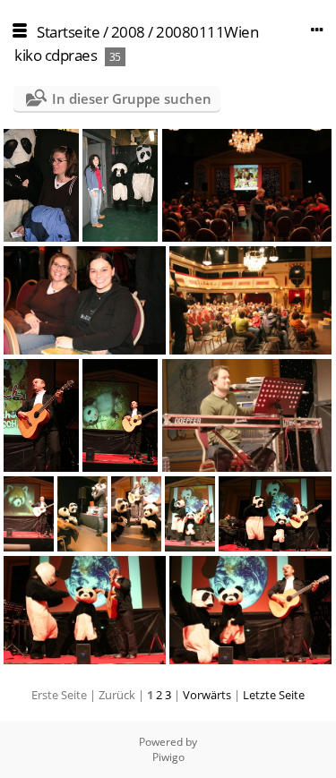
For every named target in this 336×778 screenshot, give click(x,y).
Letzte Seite (274, 695)
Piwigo (168, 757)
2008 (128, 31)
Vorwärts (207, 695)
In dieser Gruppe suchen (131, 98)
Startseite (68, 31)
